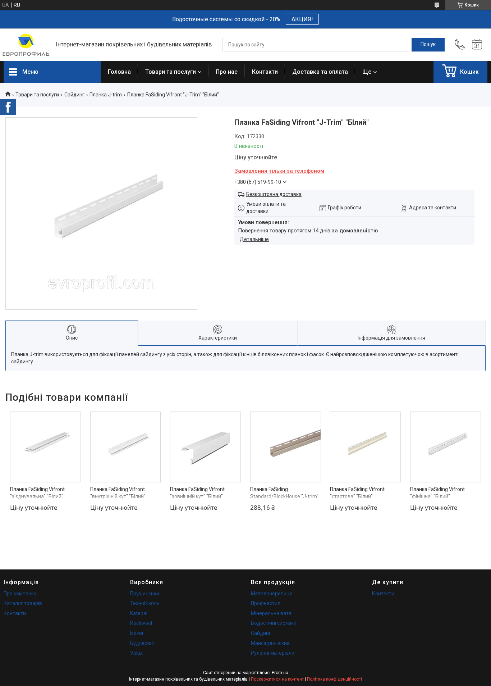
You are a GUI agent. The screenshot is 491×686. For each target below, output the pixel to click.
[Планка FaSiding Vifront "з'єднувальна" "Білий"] (45, 447)
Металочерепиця (272, 593)
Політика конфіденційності (334, 679)
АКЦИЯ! (302, 19)
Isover (137, 633)
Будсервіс (142, 643)
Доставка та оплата (320, 71)
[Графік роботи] (477, 44)
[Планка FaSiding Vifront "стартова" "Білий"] (365, 447)
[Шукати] (428, 44)
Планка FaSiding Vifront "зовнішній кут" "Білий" (197, 492)
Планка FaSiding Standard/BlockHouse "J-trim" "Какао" (284, 496)
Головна (119, 71)
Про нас (227, 71)
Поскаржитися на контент (277, 679)
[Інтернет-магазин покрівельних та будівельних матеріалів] (26, 44)
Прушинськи (144, 593)
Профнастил (265, 603)
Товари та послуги (170, 71)
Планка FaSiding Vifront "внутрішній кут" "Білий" (118, 492)
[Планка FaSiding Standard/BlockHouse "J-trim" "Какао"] (285, 447)
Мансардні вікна (270, 643)
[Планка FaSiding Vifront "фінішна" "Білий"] (445, 447)
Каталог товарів (23, 603)
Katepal (138, 613)
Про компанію (20, 593)
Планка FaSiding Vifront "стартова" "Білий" (357, 492)
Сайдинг (74, 94)
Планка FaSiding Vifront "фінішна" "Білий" (437, 492)
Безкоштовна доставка (274, 194)
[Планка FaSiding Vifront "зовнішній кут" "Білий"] (205, 447)
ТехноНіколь (145, 603)
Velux (136, 653)
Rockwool (141, 623)
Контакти (265, 71)
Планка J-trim (106, 94)
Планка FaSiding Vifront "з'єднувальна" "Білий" (37, 492)
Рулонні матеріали (272, 653)
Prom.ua (280, 672)
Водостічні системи (274, 623)
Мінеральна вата (271, 613)
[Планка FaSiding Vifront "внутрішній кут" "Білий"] (125, 447)
